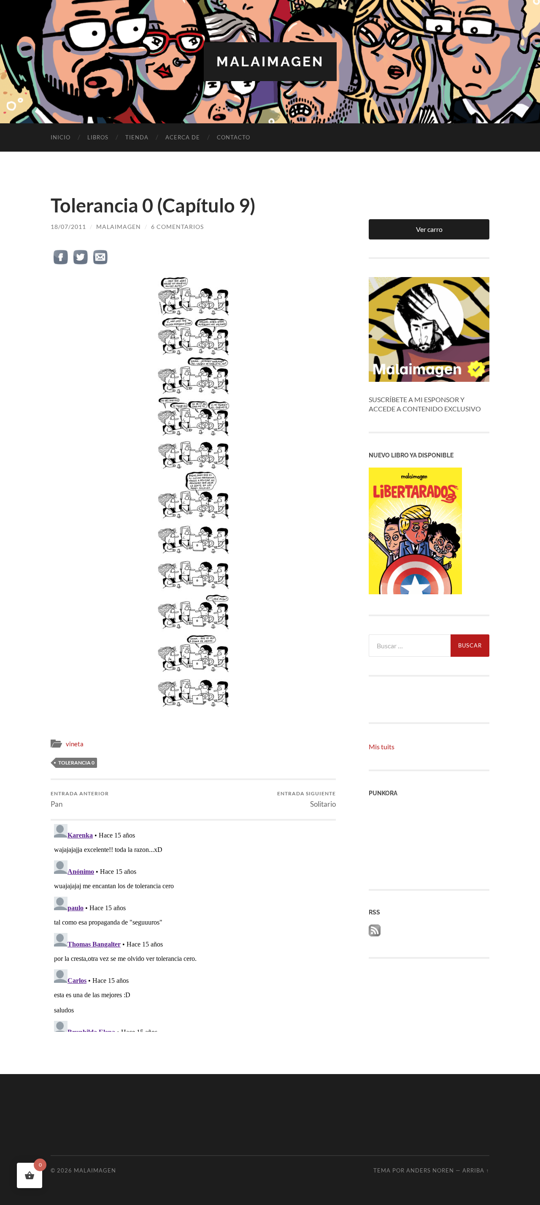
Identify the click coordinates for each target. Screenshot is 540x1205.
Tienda (136, 137)
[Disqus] (193, 926)
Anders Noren (430, 1170)
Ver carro (429, 229)
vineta (75, 744)
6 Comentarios (177, 226)
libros (97, 137)
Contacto (233, 137)
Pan (80, 799)
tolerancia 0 (76, 762)
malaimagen (270, 61)
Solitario (306, 799)
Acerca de (182, 137)
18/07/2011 (68, 226)
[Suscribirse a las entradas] (375, 934)
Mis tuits (381, 747)
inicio (60, 137)
